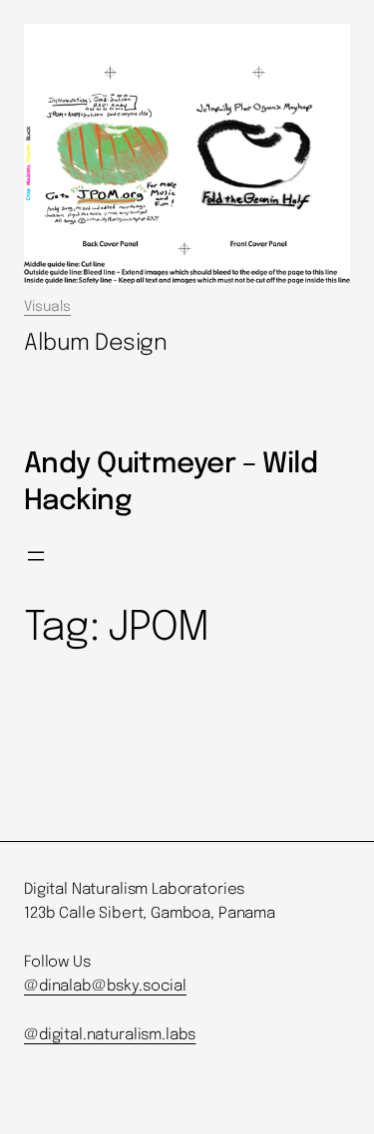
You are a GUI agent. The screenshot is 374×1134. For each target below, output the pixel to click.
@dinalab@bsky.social (105, 986)
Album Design (96, 343)
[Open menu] (36, 556)
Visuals (47, 307)
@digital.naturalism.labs (109, 1035)
